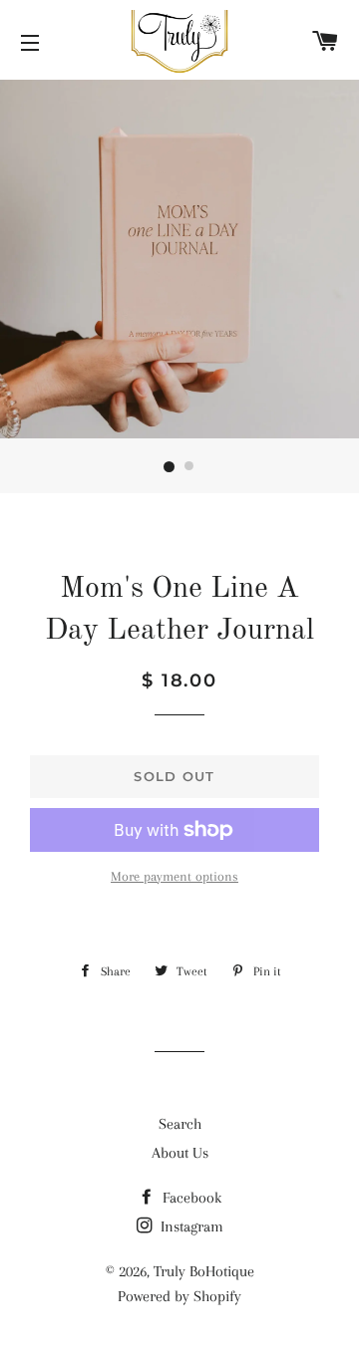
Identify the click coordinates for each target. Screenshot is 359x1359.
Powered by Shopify (179, 1296)
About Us (180, 1153)
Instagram (190, 1226)
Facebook (190, 1198)
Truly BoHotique (204, 1271)
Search (180, 1124)
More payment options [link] (174, 876)
